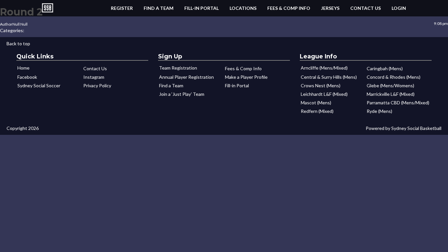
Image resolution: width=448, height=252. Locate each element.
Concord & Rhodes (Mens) (393, 77)
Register (122, 8)
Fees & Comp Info (288, 8)
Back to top (18, 43)
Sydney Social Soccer (38, 85)
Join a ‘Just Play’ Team (181, 94)
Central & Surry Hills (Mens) (329, 77)
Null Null (20, 24)
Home (23, 68)
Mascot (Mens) (316, 102)
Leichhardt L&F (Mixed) (324, 94)
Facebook (27, 77)
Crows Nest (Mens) (320, 85)
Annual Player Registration (186, 77)
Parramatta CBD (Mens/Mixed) (398, 102)
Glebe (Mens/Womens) (390, 85)
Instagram (93, 77)
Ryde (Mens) (379, 111)
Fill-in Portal (201, 8)
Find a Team (158, 8)
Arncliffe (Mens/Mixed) (324, 68)
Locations (243, 8)
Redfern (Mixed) (317, 111)
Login (399, 8)
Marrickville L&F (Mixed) (391, 94)
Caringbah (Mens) (385, 68)
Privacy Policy (97, 85)
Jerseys (330, 8)
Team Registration (178, 68)
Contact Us (365, 8)
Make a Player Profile (246, 77)
